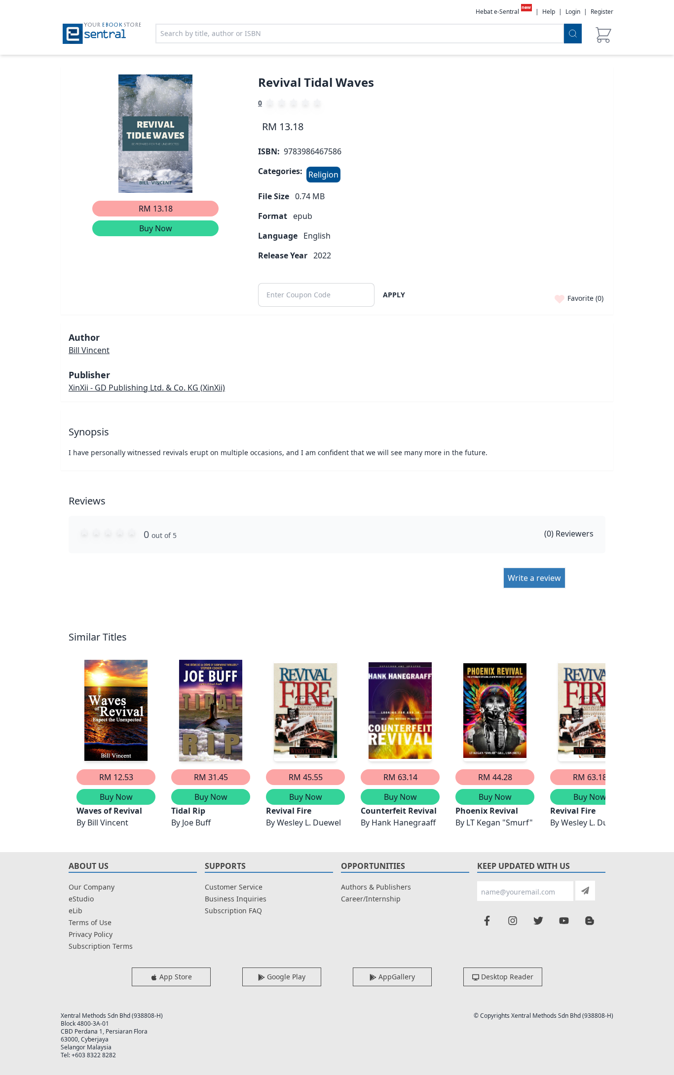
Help (548, 12)
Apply (394, 294)
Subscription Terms (101, 946)
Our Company (91, 887)
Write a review (534, 578)
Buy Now (155, 228)
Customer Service (233, 887)
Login (572, 11)
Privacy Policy (90, 934)
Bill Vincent (89, 350)
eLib (75, 910)
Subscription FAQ (233, 910)
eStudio (81, 898)
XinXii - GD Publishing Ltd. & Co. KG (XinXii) (147, 387)
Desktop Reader (506, 976)
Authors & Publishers (376, 887)
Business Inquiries (235, 898)
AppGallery (395, 976)
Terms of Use (90, 922)
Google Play (285, 976)
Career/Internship (371, 898)
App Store (174, 976)
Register (602, 11)
